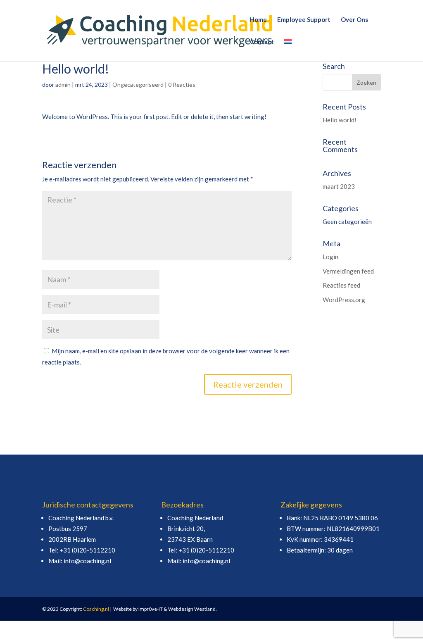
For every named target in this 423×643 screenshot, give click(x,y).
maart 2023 (339, 186)
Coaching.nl (96, 609)
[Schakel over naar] (288, 50)
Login (330, 256)
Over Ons (354, 20)
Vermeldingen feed (348, 271)
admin (63, 84)
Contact (262, 42)
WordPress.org (344, 299)
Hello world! (339, 120)
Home (258, 20)
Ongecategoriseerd (138, 84)
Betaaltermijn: (307, 550)
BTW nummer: (307, 528)
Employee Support (303, 20)
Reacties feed (341, 285)
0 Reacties (181, 84)
